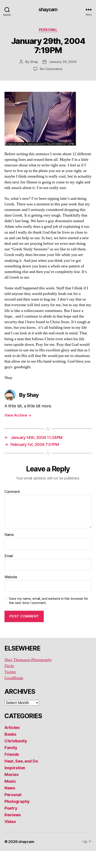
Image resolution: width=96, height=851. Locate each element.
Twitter (10, 672)
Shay (34, 62)
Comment (12, 492)
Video (10, 821)
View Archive (17, 415)
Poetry (10, 808)
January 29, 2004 (63, 62)
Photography (17, 801)
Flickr (9, 665)
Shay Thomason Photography (28, 659)
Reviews (12, 814)
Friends (11, 754)
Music (10, 781)
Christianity (15, 741)
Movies (11, 774)
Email (8, 556)
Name (9, 535)
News (9, 788)
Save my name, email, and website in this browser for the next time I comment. (48, 601)
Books (10, 734)
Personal (48, 30)
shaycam (48, 9)
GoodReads (13, 678)
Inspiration (14, 767)
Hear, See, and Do (21, 761)
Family (10, 747)
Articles (12, 727)
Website (10, 577)
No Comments (51, 69)
